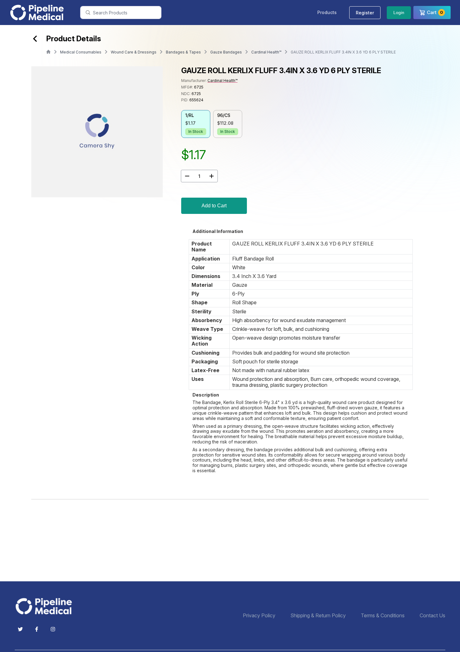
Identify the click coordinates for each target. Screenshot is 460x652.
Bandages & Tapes (183, 52)
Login (398, 12)
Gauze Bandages (226, 52)
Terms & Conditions (383, 616)
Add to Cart (214, 205)
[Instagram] (53, 629)
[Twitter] (20, 629)
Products (327, 12)
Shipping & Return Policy (318, 616)
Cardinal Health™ (266, 52)
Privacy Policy (259, 616)
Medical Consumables (80, 52)
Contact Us (432, 616)
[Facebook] (36, 629)
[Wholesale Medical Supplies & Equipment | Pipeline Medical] (46, 606)
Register (365, 12)
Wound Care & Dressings (133, 52)
